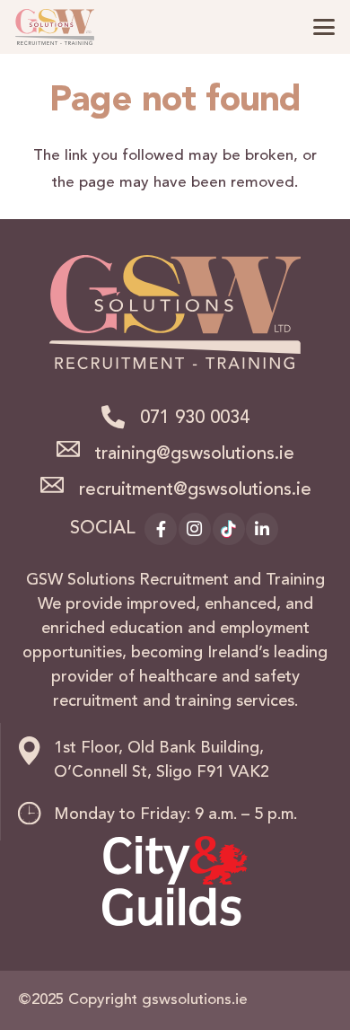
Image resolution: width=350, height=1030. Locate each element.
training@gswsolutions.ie (194, 454)
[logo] (54, 27)
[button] (323, 27)
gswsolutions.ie (195, 1000)
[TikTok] (229, 529)
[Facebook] (160, 529)
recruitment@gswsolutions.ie (195, 490)
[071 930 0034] (120, 416)
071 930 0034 (194, 418)
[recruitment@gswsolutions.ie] (58, 485)
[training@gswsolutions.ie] (75, 449)
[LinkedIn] (262, 529)
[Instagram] (195, 529)
